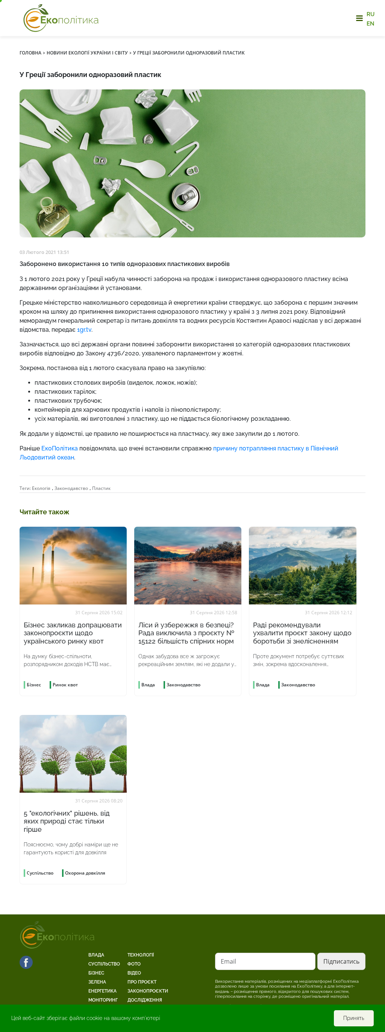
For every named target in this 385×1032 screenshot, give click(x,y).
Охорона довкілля (85, 873)
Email (228, 961)
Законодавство (71, 488)
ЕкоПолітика (59, 448)
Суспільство (104, 964)
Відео (134, 973)
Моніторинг (103, 1000)
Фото (134, 964)
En (370, 23)
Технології (140, 955)
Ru (370, 14)
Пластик (101, 488)
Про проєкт (141, 982)
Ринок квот (65, 684)
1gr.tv (84, 329)
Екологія (41, 488)
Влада (96, 955)
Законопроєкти (147, 991)
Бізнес (96, 973)
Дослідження (144, 1000)
